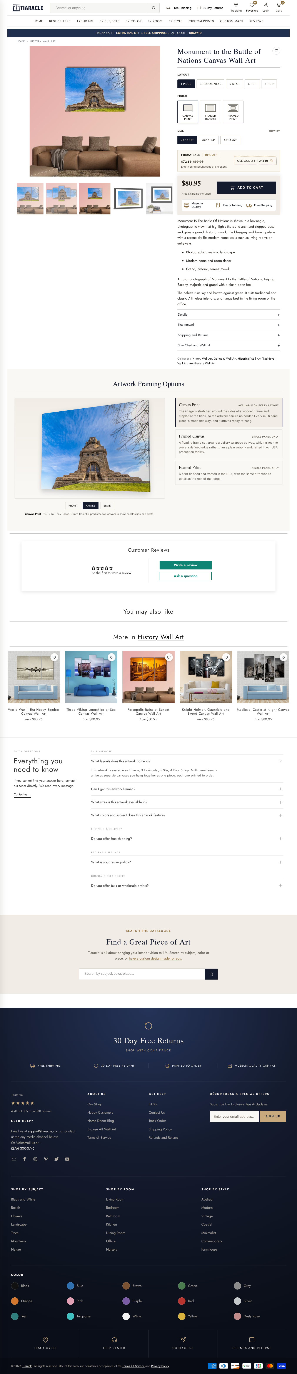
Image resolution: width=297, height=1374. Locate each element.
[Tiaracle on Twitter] (57, 1159)
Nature (16, 1249)
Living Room (115, 1199)
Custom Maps (231, 21)
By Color (134, 21)
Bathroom (113, 1216)
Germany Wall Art (225, 359)
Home (38, 21)
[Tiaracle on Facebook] (25, 1159)
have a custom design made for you (155, 958)
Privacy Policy (160, 1366)
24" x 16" (187, 139)
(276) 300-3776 (22, 1148)
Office (110, 1241)
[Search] (153, 8)
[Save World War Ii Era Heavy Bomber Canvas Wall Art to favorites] (54, 657)
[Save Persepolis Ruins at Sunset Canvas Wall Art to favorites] (169, 657)
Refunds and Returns (163, 1137)
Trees (14, 1232)
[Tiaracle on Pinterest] (46, 1159)
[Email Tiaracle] (14, 1159)
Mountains (18, 1241)
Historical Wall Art (249, 359)
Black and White (23, 1199)
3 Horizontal (210, 84)
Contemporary (211, 1241)
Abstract (207, 1199)
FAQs (153, 1104)
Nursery (111, 1249)
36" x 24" (208, 139)
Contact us (22, 794)
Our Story (94, 1104)
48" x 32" (230, 139)
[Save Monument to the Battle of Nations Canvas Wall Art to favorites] (276, 51)
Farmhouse (209, 1249)
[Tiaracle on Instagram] (35, 1159)
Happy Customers (100, 1112)
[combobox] (99, 8)
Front (73, 505)
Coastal (206, 1224)
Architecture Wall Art (202, 363)
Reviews (256, 21)
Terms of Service (99, 1137)
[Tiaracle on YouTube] (67, 1159)
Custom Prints (201, 21)
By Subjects (110, 21)
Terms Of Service (133, 1366)
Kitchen (111, 1224)
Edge (107, 505)
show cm (274, 130)
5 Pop (269, 84)
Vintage (207, 1216)
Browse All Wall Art (101, 1129)
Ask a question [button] (185, 575)
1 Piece (186, 84)
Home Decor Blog (100, 1120)
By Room (155, 21)
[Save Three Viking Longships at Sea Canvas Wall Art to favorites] (111, 657)
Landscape (19, 1224)
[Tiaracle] (28, 8)
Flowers (16, 1216)
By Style (176, 21)
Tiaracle (27, 1366)
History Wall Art (43, 41)
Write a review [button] (185, 564)
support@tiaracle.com (43, 1131)
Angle (90, 505)
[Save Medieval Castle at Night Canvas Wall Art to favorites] (283, 657)
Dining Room (115, 1232)
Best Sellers (60, 21)
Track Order (157, 1120)
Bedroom (112, 1207)
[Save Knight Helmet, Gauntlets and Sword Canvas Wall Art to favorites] (226, 657)
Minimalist (208, 1232)
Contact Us (157, 1112)
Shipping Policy (160, 1129)
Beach (15, 1207)
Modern (207, 1207)
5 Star (234, 84)
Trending (85, 21)
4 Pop (252, 84)
